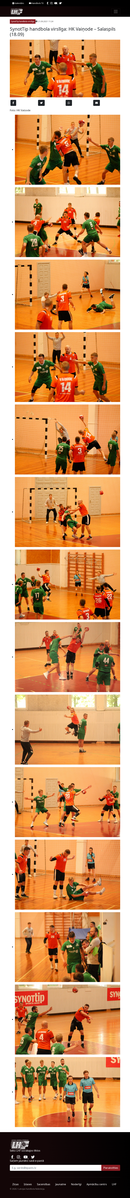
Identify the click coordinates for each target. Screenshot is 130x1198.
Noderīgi (76, 1184)
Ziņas (15, 1184)
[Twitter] (60, 3)
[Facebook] (48, 3)
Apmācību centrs (97, 1184)
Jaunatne (60, 1184)
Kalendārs (19, 3)
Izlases (28, 1184)
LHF (114, 1184)
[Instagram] (51, 3)
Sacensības (43, 1184)
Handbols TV (37, 3)
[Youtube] (56, 3)
